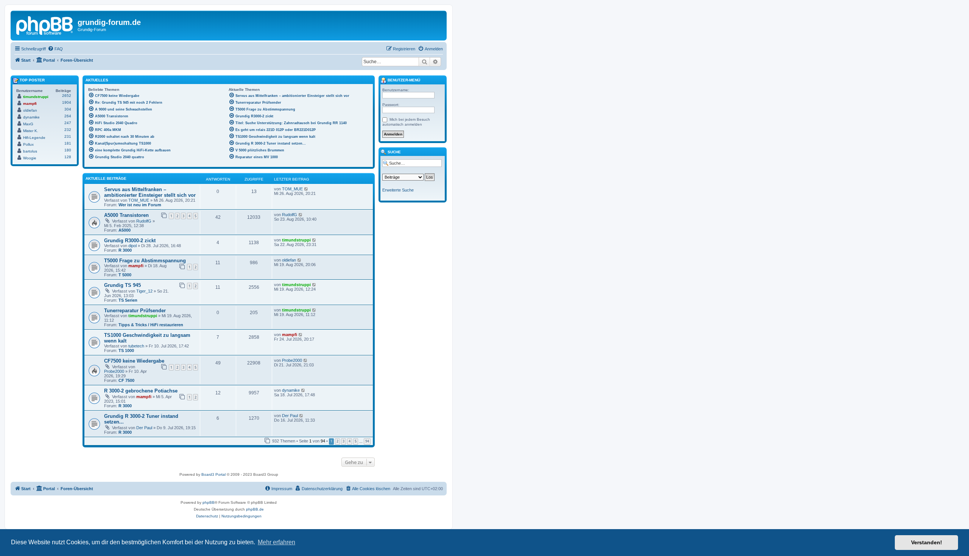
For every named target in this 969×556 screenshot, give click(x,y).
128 (67, 157)
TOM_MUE (138, 200)
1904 (66, 102)
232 (67, 130)
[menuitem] (55, 48)
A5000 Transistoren (126, 215)
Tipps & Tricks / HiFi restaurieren (150, 324)
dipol (132, 245)
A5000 (124, 230)
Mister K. (30, 131)
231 (67, 136)
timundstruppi (296, 240)
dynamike (291, 390)
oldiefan (289, 260)
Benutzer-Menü (403, 80)
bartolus (30, 151)
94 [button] (367, 441)
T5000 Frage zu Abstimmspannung (145, 260)
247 (67, 123)
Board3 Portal (213, 474)
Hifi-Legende (34, 137)
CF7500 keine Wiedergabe (134, 361)
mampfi (135, 265)
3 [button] (343, 441)
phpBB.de (255, 509)
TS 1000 (126, 350)
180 (67, 150)
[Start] (45, 24)
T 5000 (124, 275)
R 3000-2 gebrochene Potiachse (141, 391)
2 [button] (337, 441)
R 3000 (125, 250)
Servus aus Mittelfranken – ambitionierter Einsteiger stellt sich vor (150, 192)
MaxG (28, 124)
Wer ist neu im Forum (139, 204)
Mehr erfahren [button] (276, 542)
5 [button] (356, 441)
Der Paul (144, 427)
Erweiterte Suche (398, 190)
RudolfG (143, 221)
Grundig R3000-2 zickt (130, 240)
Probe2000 (114, 371)
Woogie (29, 158)
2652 (66, 95)
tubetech (136, 346)
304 (67, 109)
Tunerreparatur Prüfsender (135, 310)
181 (67, 143)
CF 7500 (126, 380)
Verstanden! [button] (926, 542)
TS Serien (127, 300)
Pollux (28, 144)
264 (67, 116)
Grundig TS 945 (122, 285)
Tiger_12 (144, 291)
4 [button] (350, 441)
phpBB (209, 502)
